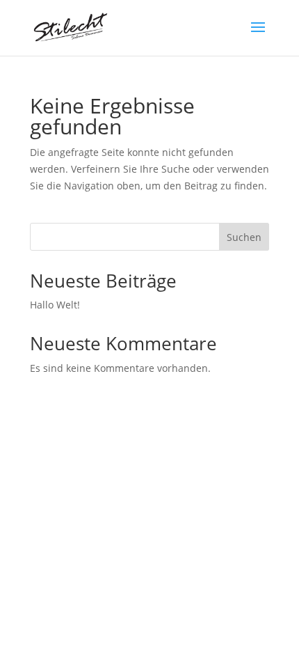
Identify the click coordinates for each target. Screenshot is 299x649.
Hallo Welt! (55, 304)
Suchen (244, 237)
